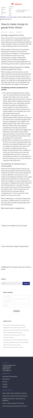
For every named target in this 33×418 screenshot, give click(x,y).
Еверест (12, 32)
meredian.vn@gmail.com (22, 10)
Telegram (4, 387)
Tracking (4, 384)
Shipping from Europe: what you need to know (14, 327)
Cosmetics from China (8, 337)
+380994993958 (20, 11)
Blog (15, 17)
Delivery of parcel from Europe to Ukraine (13, 347)
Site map (4, 381)
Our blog (10, 17)
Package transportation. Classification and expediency (16, 330)
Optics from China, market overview (11, 345)
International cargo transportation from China (14, 335)
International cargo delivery (9, 376)
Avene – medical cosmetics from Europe (12, 332)
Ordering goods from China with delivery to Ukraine (15, 340)
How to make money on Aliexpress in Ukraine (14, 325)
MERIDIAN (3, 17)
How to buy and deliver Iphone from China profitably (16, 342)
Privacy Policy (6, 379)
